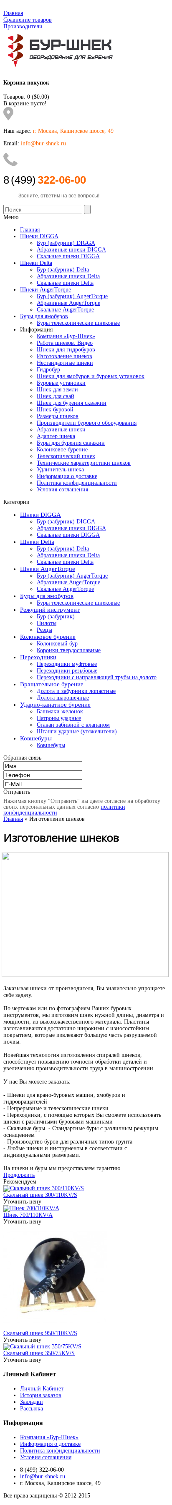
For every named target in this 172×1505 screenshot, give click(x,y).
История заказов (40, 1395)
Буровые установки (61, 383)
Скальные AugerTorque (65, 589)
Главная (13, 13)
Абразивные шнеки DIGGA (71, 528)
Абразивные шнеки (61, 429)
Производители (23, 26)
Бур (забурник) (56, 616)
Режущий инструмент (50, 609)
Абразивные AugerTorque (68, 582)
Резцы (44, 630)
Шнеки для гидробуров (66, 349)
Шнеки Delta (37, 541)
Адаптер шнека (56, 436)
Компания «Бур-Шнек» (66, 336)
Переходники (38, 657)
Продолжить (19, 1175)
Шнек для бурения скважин (71, 403)
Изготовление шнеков (64, 356)
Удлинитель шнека (60, 469)
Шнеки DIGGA (40, 514)
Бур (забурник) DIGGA (66, 521)
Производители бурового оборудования (87, 423)
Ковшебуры (36, 738)
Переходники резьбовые (67, 671)
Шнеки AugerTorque (47, 569)
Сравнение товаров (27, 20)
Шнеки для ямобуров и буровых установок (90, 376)
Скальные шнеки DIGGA (68, 535)
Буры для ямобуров (46, 596)
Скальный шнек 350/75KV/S (39, 1353)
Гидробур (48, 369)
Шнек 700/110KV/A (28, 1215)
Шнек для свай (55, 396)
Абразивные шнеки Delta (68, 555)
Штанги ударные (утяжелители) (77, 731)
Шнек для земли (57, 389)
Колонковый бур (57, 643)
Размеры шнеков (57, 416)
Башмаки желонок (60, 711)
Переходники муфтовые (67, 664)
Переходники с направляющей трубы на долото (97, 677)
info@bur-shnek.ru (42, 1476)
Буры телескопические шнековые (78, 603)
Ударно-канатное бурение (55, 704)
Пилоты (46, 623)
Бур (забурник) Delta (63, 549)
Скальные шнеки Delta (65, 562)
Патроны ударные (59, 718)
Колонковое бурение (62, 449)
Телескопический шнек (66, 456)
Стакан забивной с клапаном (73, 725)
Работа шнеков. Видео (65, 343)
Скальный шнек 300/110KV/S (40, 1195)
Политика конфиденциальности (77, 483)
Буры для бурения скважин (71, 443)
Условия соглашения (62, 489)
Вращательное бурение (51, 684)
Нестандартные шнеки (65, 363)
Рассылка (31, 1408)
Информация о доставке (67, 476)
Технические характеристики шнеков (84, 463)
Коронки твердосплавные (69, 650)
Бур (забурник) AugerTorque (72, 576)
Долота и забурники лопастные (76, 691)
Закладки (31, 1402)
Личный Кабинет (41, 1388)
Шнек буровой (55, 409)
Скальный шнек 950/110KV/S (40, 1333)
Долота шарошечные (63, 698)
